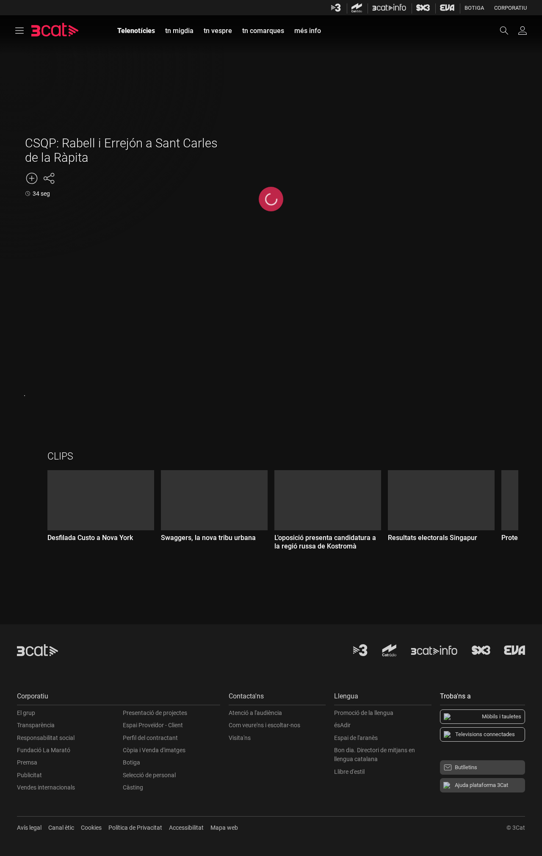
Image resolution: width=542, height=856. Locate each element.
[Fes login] (522, 30)
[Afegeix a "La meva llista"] (32, 178)
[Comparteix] (48, 178)
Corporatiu (510, 8)
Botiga (474, 8)
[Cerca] (508, 30)
